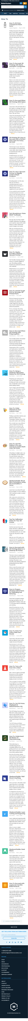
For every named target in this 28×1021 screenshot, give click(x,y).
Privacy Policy (5, 996)
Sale (10, 13)
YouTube (21, 942)
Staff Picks (15, 13)
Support (4, 970)
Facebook (6, 942)
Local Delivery (6, 987)
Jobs (2, 992)
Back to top (14, 927)
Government (5, 972)
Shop (3, 959)
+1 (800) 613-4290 (6, 950)
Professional (5, 966)
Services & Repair (6, 974)
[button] (14, 10)
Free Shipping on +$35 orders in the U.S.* (10, 0)
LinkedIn (15, 942)
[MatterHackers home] (6, 4)
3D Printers (21, 13)
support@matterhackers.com (11, 953)
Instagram (12, 942)
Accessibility (5, 1000)
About (3, 981)
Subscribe (14, 938)
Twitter (9, 942)
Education (4, 968)
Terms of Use (5, 998)
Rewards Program (7, 989)
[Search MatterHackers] (25, 6)
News (3, 962)
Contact (4, 983)
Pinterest (18, 942)
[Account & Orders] (21, 3)
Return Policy (5, 994)
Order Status (5, 985)
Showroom (5, 964)
